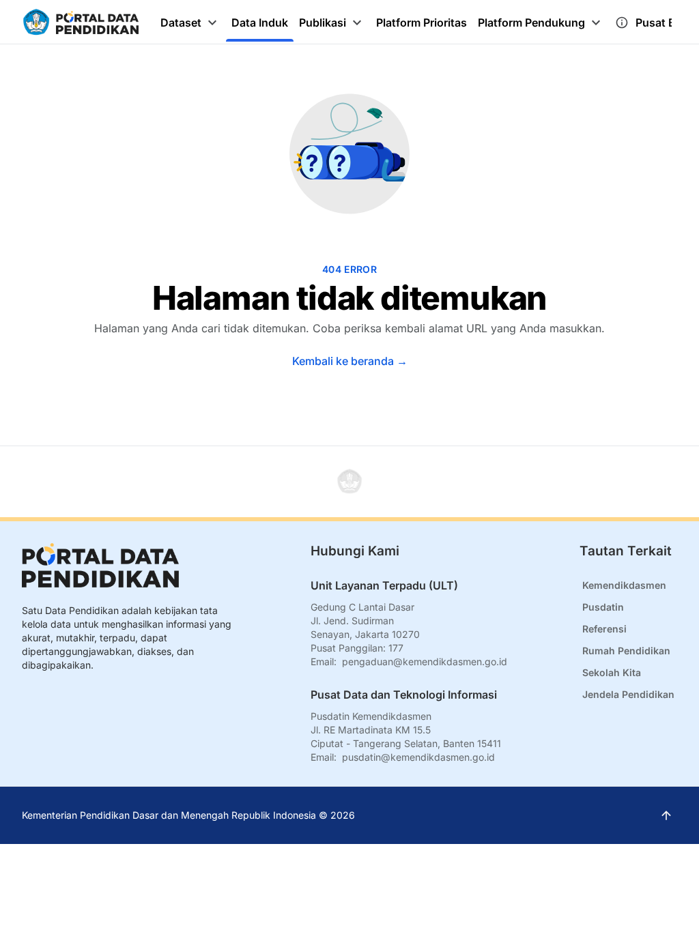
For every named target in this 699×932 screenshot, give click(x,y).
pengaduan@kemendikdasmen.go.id (424, 661)
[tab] (190, 22)
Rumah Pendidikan (626, 650)
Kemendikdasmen (624, 585)
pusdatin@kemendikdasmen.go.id (418, 757)
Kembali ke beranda (350, 361)
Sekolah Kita (611, 672)
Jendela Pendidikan (628, 694)
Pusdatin (603, 607)
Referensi (604, 629)
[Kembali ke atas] (349, 481)
